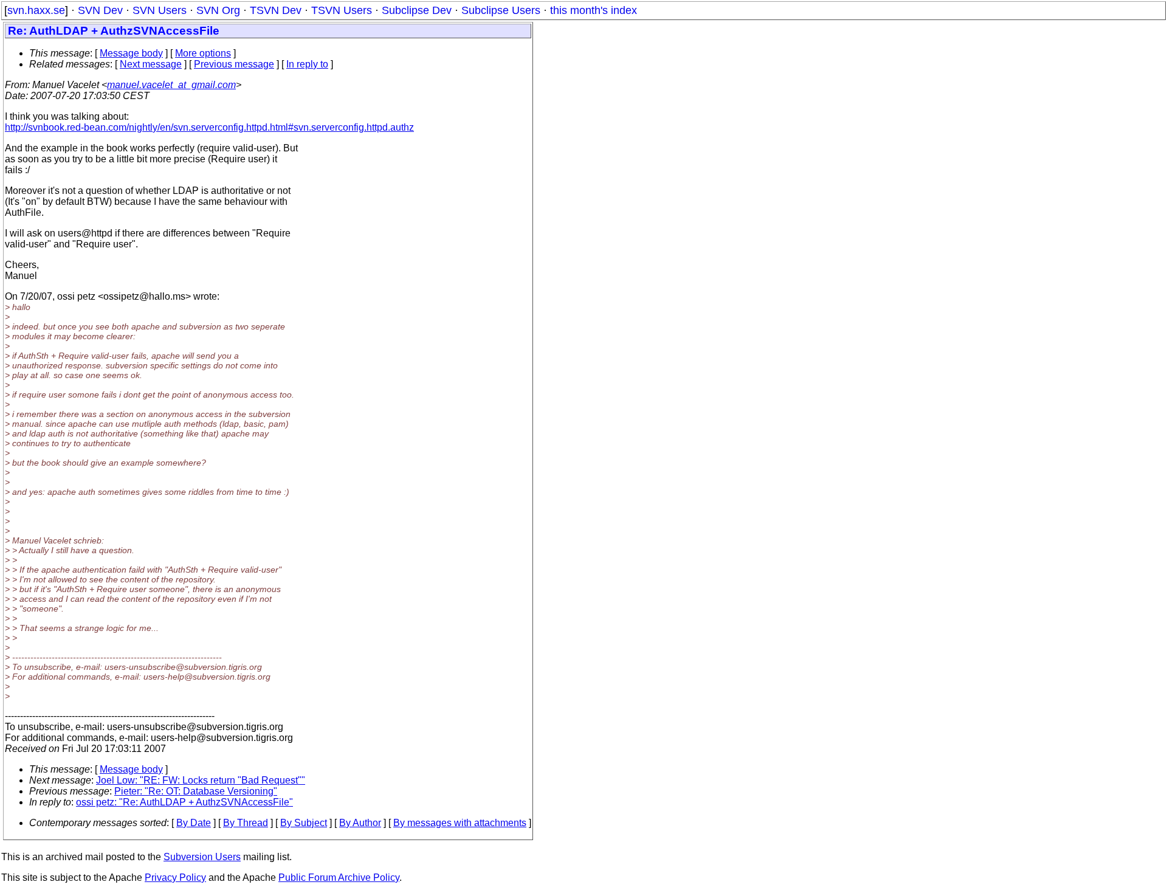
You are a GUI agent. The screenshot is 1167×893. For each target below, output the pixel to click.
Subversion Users (202, 857)
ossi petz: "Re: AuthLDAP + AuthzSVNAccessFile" (184, 802)
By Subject (303, 823)
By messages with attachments (459, 823)
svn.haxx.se (36, 10)
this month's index (593, 10)
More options (203, 53)
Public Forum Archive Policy (338, 877)
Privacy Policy (175, 877)
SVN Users (160, 10)
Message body (131, 53)
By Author (360, 823)
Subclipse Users (500, 10)
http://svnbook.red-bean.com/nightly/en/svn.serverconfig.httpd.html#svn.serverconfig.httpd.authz (209, 127)
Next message (151, 64)
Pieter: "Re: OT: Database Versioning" (195, 791)
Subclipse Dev (417, 10)
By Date (193, 823)
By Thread (245, 823)
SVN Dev (100, 10)
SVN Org (218, 10)
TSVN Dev (275, 10)
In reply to (307, 64)
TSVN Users (341, 10)
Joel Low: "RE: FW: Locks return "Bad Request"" (200, 780)
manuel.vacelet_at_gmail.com (171, 85)
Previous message (234, 64)
